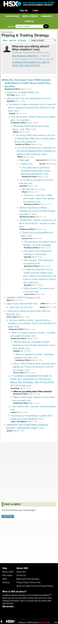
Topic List (12, 40)
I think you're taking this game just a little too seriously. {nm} (28, 312)
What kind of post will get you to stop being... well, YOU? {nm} (30, 127)
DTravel (25, 192)
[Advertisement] (29, 471)
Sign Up (24, 10)
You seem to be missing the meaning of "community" (37, 252)
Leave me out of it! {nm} (21, 307)
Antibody (12, 113)
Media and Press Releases (27, 578)
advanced (11, 26)
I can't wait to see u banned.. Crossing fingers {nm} (33, 408)
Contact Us (21, 575)
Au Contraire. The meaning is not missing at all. (38, 262)
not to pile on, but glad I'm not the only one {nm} (36, 181)
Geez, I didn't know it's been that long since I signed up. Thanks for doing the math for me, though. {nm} (34, 366)
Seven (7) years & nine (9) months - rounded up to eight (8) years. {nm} (32, 334)
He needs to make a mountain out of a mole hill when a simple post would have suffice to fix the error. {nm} (31, 107)
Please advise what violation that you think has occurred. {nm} (33, 399)
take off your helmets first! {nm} (21, 303)
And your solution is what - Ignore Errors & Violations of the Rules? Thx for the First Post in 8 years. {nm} (32, 323)
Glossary (6, 582)
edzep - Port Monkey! (19, 421)
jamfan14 (10, 431)
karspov (42, 164)
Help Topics (7, 575)
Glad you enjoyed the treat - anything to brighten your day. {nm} (34, 356)
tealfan (43, 303)
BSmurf (16, 132)
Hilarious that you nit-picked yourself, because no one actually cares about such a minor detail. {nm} (34, 345)
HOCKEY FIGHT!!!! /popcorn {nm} (23, 297)
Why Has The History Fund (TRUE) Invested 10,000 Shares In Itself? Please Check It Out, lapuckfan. (27, 83)
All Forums (22, 40)
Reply (5, 40)
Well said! (24, 160)
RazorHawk (15, 388)
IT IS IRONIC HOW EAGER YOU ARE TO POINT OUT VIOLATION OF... (32, 62)
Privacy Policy (22, 582)
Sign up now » (8, 606)
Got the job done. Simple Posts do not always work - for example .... (33, 118)
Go (46, 26)
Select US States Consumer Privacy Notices (34, 585)
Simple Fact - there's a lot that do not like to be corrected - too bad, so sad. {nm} (37, 223)
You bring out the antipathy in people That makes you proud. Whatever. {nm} (31, 417)
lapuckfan (10, 101)
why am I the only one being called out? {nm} (28, 98)
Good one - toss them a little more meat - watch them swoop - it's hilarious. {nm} (39, 198)
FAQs (4, 578)
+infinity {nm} (26, 163)
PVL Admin (11, 95)
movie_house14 (13, 317)
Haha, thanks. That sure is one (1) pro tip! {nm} (38, 290)
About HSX (21, 571)
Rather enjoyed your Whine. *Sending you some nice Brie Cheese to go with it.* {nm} (37, 211)
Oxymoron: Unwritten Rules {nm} (22, 92)
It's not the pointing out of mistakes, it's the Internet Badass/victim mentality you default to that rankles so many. (36, 151)
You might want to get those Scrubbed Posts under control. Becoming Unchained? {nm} (36, 170)
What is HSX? (8, 571)
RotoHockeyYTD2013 (13, 89)
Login (35, 10)
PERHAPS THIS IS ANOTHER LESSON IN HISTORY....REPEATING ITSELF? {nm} (27, 426)
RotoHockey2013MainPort (25, 55)
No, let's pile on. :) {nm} (33, 189)
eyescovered (41, 160)
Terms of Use (35, 582)
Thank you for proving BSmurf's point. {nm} (37, 234)
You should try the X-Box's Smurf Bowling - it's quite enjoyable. (39, 243)
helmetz (43, 307)
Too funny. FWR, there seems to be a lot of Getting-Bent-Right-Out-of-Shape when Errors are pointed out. (35, 138)
